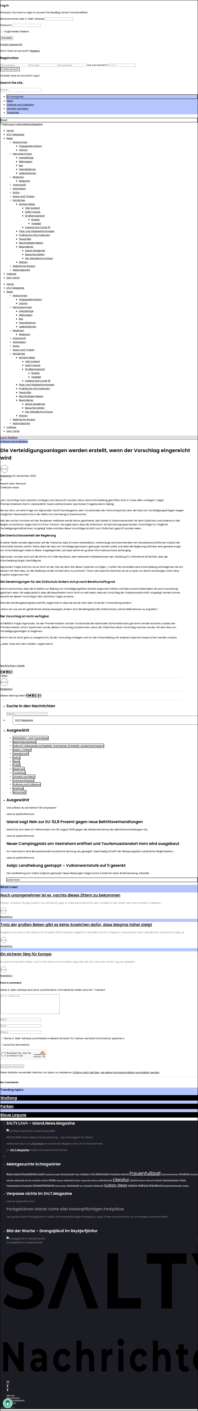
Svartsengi (73, 1185)
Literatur (121, 1179)
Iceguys (60, 1180)
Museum (142, 1180)
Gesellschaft (20, 753)
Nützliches (19, 200)
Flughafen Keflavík (119, 1174)
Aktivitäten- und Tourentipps (30, 738)
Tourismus (12, 112)
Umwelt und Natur (17, 108)
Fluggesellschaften (30, 146)
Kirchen (77, 1180)
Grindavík (194, 1174)
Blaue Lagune (13, 1114)
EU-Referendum (101, 1174)
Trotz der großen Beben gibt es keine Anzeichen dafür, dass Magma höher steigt (76, 924)
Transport (88, 1185)
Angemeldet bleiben (16, 31)
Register (35, 51)
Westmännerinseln (173, 1185)
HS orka (28, 1180)
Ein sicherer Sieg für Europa (26, 954)
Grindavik (184, 1174)
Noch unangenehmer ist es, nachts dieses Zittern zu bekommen (60, 895)
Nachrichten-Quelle (12, 665)
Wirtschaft (19, 792)
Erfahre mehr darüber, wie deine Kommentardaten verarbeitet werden (116, 1072)
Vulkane (11, 274)
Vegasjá (36, 223)
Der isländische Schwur (39, 258)
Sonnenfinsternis (43, 1185)
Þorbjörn (185, 1186)
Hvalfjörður (36, 1180)
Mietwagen (25, 161)
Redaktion (6, 476)
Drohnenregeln (68, 1174)
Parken (7, 1106)
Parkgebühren (13, 1185)
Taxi (81, 1186)
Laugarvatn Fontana (89, 1180)
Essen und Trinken (23, 196)
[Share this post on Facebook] (1, 672)
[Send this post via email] (11, 672)
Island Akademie (35, 250)
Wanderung (156, 1185)
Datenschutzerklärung (15, 1400)
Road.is (35, 219)
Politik (16, 765)
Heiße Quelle (19, 1180)
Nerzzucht (150, 1180)
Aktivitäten (19, 188)
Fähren (23, 150)
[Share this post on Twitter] (4, 672)
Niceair (158, 1180)
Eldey (77, 1174)
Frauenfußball (145, 1173)
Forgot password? (11, 44)
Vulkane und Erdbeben (20, 105)
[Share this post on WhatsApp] (36, 696)
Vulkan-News (115, 1185)
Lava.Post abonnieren (16, 1045)
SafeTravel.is (32, 212)
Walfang (18, 788)
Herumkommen (22, 154)
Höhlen (52, 1180)
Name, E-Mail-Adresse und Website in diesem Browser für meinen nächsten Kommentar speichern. (64, 1038)
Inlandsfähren (27, 169)
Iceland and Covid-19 (37, 227)
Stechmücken (60, 1186)
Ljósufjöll (134, 1180)
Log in (3, 437)
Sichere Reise (27, 204)
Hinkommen (20, 142)
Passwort (6, 25)
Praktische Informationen (34, 235)
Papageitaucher (170, 1180)
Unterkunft (19, 185)
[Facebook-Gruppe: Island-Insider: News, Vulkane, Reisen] (7, 1390)
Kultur (16, 192)
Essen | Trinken (22, 749)
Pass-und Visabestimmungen (36, 231)
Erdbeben (84, 1174)
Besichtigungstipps (24, 742)
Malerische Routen (24, 266)
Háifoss (45, 1180)
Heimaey (10, 1180)
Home (10, 130)
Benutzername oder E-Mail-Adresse (22, 19)
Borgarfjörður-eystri (33, 1174)
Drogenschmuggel (52, 1174)
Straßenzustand (35, 216)
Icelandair (68, 1180)
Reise (9, 138)
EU (91, 1174)
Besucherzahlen (35, 254)
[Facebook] (7, 1386)
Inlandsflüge (26, 157)
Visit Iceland (32, 208)
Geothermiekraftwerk (169, 1174)
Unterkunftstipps (23, 780)
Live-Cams (12, 277)
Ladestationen (27, 173)
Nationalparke (21, 270)
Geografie (25, 239)
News (9, 101)
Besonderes (26, 247)
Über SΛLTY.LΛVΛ (12, 1398)
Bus (21, 165)
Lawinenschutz (105, 1180)
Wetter (23, 262)
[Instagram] (7, 1382)
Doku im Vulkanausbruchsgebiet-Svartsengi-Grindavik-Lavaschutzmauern (58, 746)
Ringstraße (27, 1185)
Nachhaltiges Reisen (31, 243)
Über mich (10, 1395)
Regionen (18, 177)
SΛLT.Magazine (15, 134)
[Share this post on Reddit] (8, 672)
